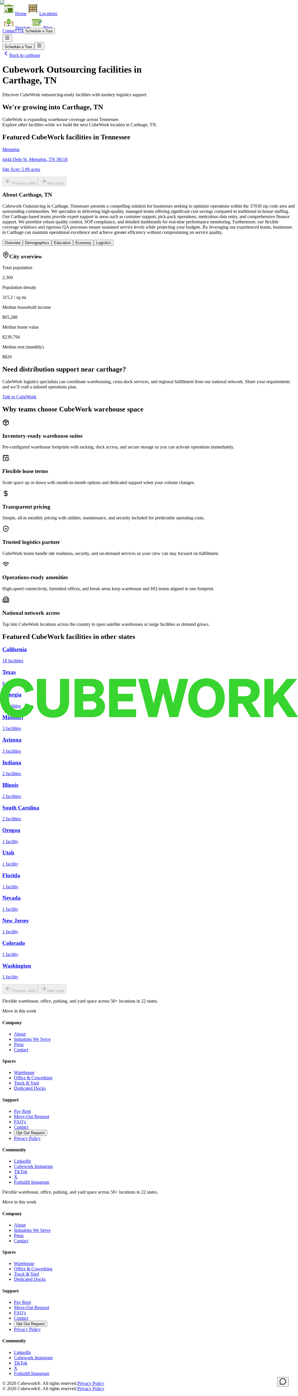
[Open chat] (283, 1382)
